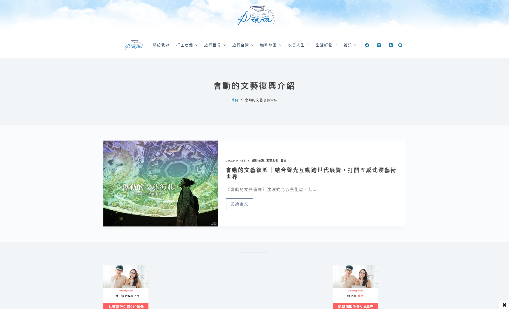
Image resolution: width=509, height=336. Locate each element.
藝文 (284, 160)
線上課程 (108, 267)
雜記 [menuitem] (348, 45)
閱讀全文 (239, 205)
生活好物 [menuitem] (324, 45)
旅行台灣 (258, 160)
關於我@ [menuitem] (161, 45)
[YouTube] (391, 45)
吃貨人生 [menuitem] (296, 45)
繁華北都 (272, 160)
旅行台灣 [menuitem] (240, 45)
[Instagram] (379, 45)
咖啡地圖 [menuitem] (268, 45)
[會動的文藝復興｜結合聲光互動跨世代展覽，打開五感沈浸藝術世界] (160, 183)
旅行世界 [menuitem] (212, 45)
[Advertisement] (278, 292)
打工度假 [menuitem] (184, 45)
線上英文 (338, 267)
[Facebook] (367, 45)
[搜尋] (400, 45)
